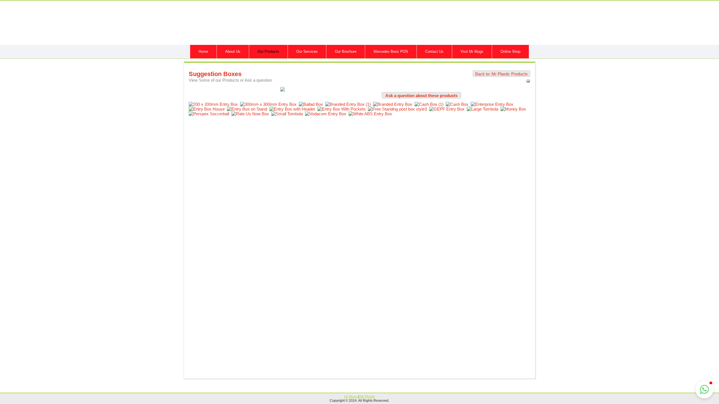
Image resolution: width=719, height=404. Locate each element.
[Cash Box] (458, 104)
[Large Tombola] (483, 109)
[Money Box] (514, 109)
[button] (704, 389)
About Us (232, 51)
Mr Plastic (367, 397)
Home (203, 51)
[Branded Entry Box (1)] (349, 104)
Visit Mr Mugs (472, 51)
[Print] (528, 81)
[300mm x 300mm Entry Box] (269, 104)
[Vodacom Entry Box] (327, 113)
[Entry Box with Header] (293, 109)
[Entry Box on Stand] (248, 109)
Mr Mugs (351, 397)
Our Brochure (345, 51)
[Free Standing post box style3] (398, 109)
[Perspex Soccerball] (210, 113)
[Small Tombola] (288, 113)
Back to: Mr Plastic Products (501, 74)
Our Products (268, 51)
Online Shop (510, 51)
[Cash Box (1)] (430, 104)
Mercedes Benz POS (391, 51)
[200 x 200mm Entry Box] (214, 104)
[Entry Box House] (208, 109)
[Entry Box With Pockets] (342, 109)
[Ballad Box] (312, 104)
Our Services (307, 51)
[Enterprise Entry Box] (493, 104)
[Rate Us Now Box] (251, 113)
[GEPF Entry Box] (448, 109)
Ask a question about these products (421, 95)
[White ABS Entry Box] (371, 113)
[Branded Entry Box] (394, 104)
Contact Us (434, 51)
